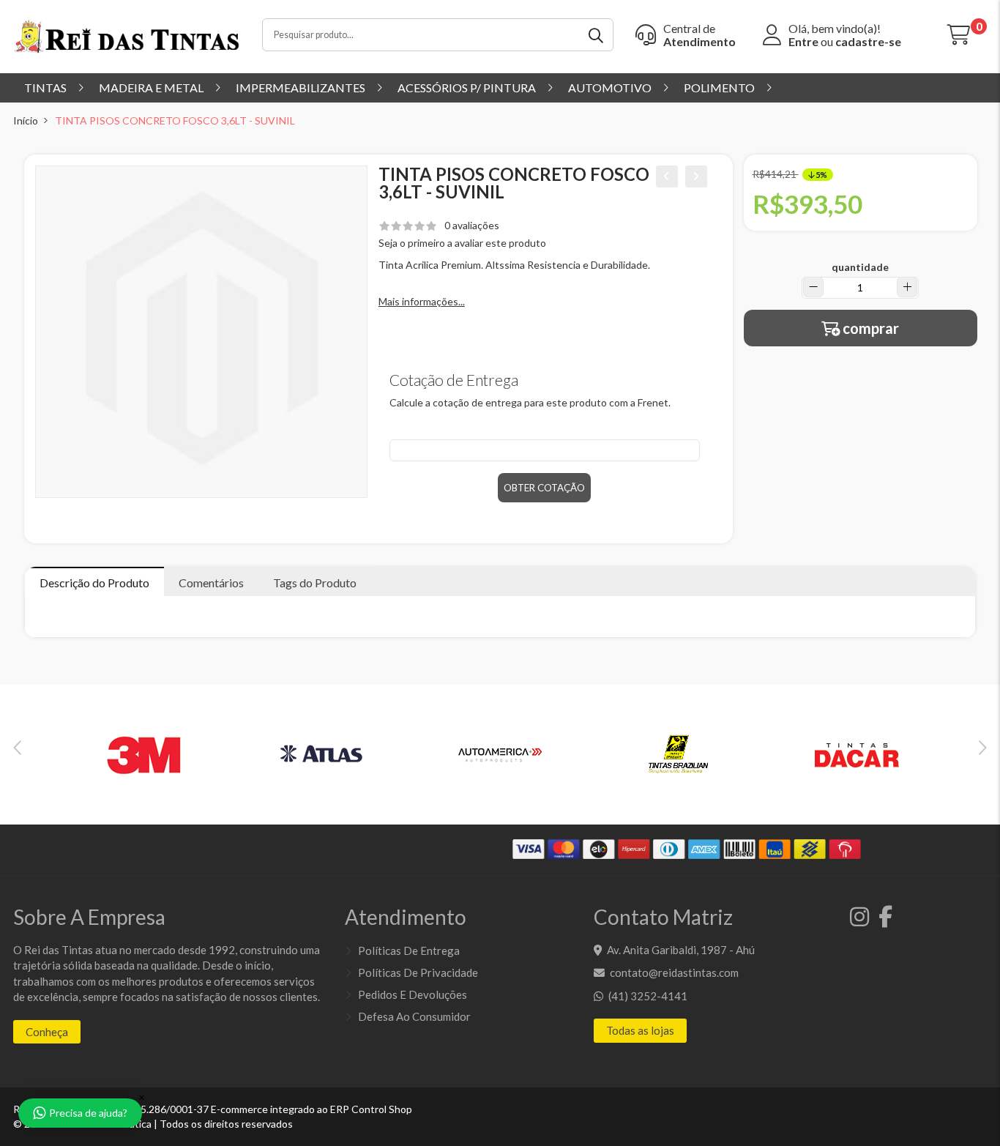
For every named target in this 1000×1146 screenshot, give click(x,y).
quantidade (860, 267)
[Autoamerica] (500, 753)
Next (983, 747)
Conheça (47, 1031)
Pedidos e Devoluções (412, 994)
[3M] (143, 753)
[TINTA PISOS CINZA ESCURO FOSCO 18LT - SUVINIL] (696, 176)
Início (25, 120)
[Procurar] (597, 34)
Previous (17, 747)
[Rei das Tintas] (126, 35)
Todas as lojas (640, 1030)
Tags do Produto (315, 582)
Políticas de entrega (409, 950)
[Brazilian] (678, 753)
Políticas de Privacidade (418, 972)
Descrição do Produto (94, 582)
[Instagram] (857, 920)
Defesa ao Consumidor (414, 1016)
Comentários (211, 582)
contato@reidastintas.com (674, 972)
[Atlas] (322, 753)
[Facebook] (881, 920)
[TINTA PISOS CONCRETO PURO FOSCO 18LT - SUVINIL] (667, 176)
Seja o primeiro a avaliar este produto (462, 243)
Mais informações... (421, 301)
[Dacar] (856, 753)
